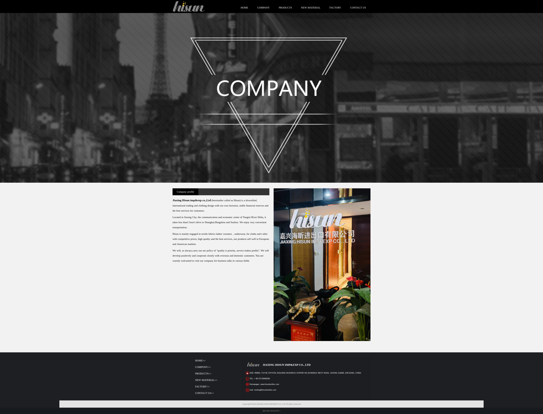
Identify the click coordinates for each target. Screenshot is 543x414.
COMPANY (263, 7)
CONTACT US (358, 7)
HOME (244, 7)
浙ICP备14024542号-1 (271, 410)
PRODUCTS (285, 7)
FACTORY (335, 7)
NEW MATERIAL (310, 7)
